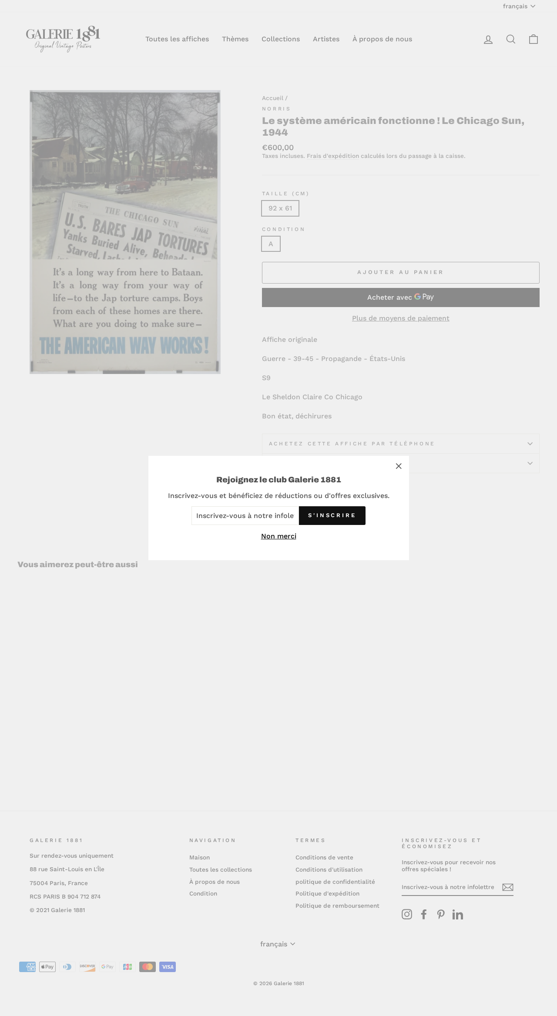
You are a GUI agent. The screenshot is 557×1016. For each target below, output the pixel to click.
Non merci (278, 536)
